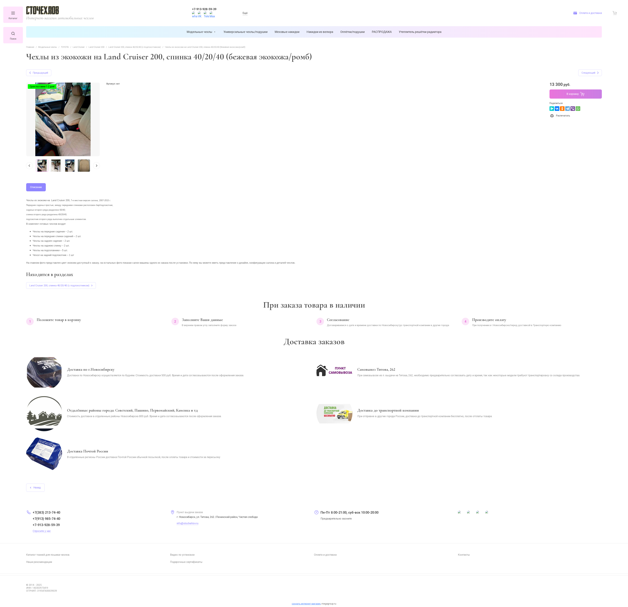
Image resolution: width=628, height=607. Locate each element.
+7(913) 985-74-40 (46, 519)
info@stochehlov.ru (187, 523)
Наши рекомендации (39, 562)
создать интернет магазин (306, 603)
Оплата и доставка (325, 554)
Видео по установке (182, 554)
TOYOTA (65, 47)
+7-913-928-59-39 (204, 9)
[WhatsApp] (578, 108)
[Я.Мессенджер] (552, 108)
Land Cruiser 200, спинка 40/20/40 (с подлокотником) (134, 47)
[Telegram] (567, 108)
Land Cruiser (79, 47)
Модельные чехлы (47, 47)
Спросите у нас (42, 531)
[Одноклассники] (562, 108)
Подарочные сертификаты (186, 562)
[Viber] (572, 108)
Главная (30, 47)
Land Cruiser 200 (96, 47)
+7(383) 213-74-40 (46, 512)
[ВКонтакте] (557, 108)
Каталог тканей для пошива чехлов (48, 554)
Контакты (464, 554)
